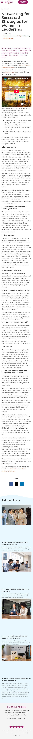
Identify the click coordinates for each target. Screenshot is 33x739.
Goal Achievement (8, 36)
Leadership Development (22, 36)
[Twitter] (13, 727)
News (11, 38)
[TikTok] (22, 727)
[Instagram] (19, 727)
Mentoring (6, 38)
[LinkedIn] (16, 727)
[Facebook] (11, 727)
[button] (2, 2)
